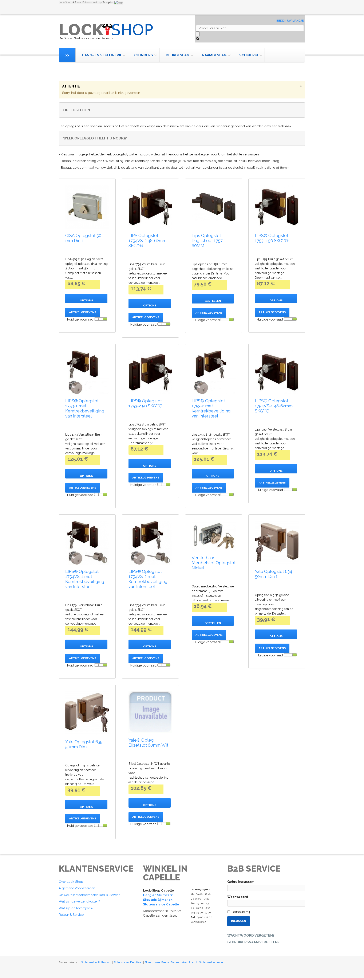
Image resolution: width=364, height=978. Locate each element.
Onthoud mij (241, 912)
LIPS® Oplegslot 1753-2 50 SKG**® (145, 403)
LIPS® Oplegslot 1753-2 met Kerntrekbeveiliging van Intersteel (211, 408)
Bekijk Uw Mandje (290, 20)
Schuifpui (248, 55)
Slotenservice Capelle (161, 904)
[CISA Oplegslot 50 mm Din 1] (87, 207)
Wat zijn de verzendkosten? (79, 901)
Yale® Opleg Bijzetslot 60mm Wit (148, 743)
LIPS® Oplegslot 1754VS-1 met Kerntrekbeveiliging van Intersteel (84, 579)
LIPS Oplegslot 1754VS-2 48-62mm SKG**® (147, 240)
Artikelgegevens (82, 312)
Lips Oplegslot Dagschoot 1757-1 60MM (209, 240)
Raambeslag (214, 55)
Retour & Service (71, 915)
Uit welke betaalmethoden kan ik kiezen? (89, 895)
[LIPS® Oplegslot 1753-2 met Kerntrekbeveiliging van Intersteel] (214, 372)
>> (67, 55)
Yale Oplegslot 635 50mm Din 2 (83, 744)
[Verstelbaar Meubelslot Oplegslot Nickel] (214, 536)
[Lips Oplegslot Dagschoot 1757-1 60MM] (214, 207)
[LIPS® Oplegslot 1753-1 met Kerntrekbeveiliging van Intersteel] (87, 372)
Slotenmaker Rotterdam (96, 962)
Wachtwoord (237, 897)
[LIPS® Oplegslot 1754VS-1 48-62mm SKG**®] (277, 372)
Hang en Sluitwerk (158, 895)
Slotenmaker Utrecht (184, 962)
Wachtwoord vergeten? (250, 935)
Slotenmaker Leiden (211, 962)
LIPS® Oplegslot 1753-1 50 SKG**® (272, 238)
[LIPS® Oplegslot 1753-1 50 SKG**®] (277, 207)
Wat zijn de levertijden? (76, 908)
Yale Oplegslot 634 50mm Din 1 (273, 574)
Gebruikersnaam (240, 882)
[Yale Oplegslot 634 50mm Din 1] (277, 543)
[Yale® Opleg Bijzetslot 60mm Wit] (150, 712)
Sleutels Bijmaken (158, 900)
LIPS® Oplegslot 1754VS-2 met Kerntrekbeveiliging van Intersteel (147, 579)
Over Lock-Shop (71, 882)
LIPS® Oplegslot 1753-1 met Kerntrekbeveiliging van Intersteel (84, 408)
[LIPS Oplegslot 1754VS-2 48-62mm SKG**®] (150, 207)
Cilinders (143, 55)
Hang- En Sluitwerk (101, 55)
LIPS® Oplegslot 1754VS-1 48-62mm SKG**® (274, 405)
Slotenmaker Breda (157, 962)
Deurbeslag (177, 55)
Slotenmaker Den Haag (128, 962)
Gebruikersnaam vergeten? (253, 942)
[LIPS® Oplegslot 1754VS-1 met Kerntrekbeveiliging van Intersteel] (87, 543)
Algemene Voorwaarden (77, 888)
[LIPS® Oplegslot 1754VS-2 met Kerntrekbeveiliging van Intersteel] (150, 543)
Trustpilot (108, 2)
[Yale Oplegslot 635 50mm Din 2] (87, 713)
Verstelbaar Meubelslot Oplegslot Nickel (214, 562)
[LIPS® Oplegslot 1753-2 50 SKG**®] (150, 372)
